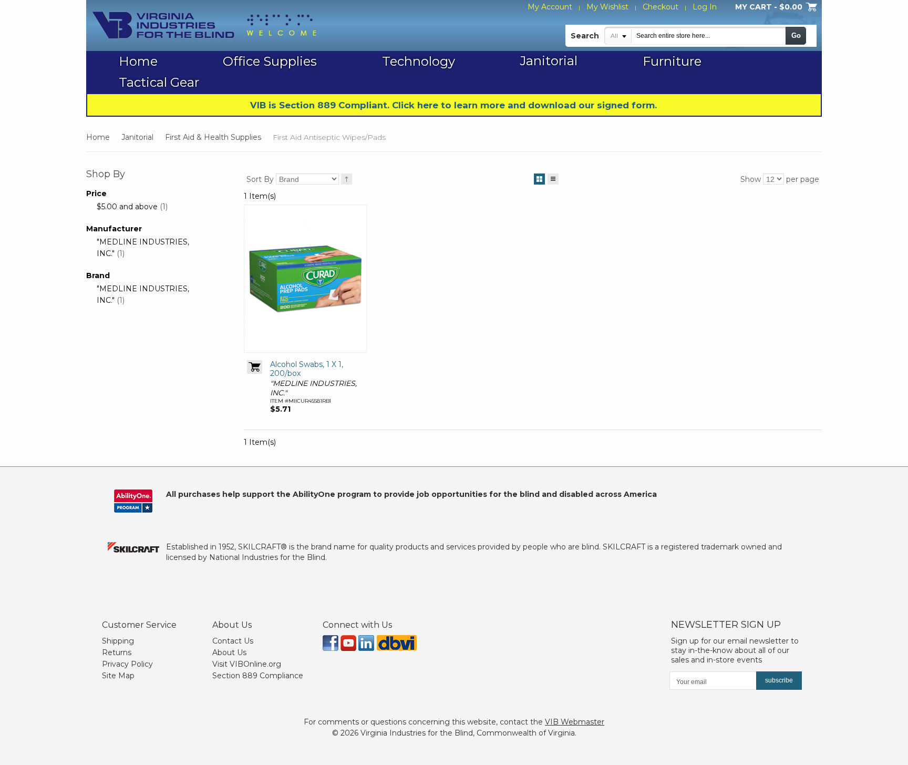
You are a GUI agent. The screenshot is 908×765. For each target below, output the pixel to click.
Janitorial (137, 137)
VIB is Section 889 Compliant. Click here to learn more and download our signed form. (453, 105)
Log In (705, 7)
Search (585, 35)
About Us (229, 652)
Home (98, 137)
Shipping (118, 641)
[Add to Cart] (254, 367)
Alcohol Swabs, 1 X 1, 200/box (306, 369)
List (553, 179)
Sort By (260, 179)
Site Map (118, 675)
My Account (550, 7)
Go (796, 35)
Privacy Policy (127, 664)
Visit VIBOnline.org (246, 664)
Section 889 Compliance (257, 675)
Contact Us (232, 641)
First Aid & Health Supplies (213, 137)
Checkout (660, 7)
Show (750, 179)
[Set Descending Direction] (346, 179)
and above (127, 206)
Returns (116, 652)
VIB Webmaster (574, 722)
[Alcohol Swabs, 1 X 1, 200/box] (305, 279)
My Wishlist (607, 7)
